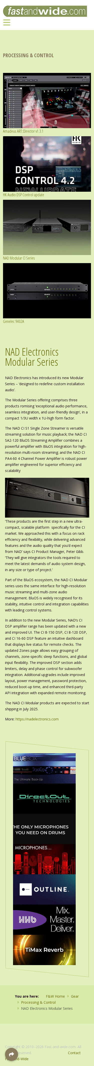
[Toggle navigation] (7, 22)
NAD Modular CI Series (19, 258)
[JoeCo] (44, 768)
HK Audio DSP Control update (23, 195)
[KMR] (44, 858)
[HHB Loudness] (44, 919)
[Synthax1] (44, 828)
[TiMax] (44, 949)
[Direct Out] (44, 798)
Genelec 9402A (13, 321)
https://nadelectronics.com (37, 719)
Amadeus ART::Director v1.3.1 (23, 131)
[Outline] (44, 889)
